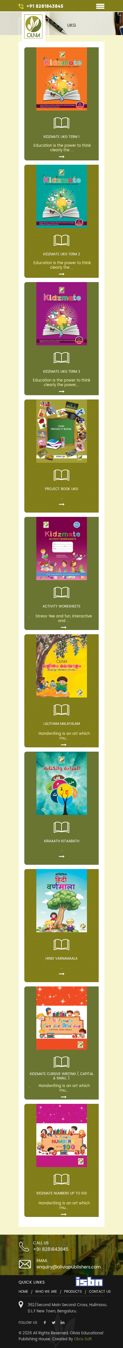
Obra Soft (83, 1339)
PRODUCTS (73, 1291)
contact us (100, 1291)
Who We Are (46, 1291)
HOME (23, 1291)
